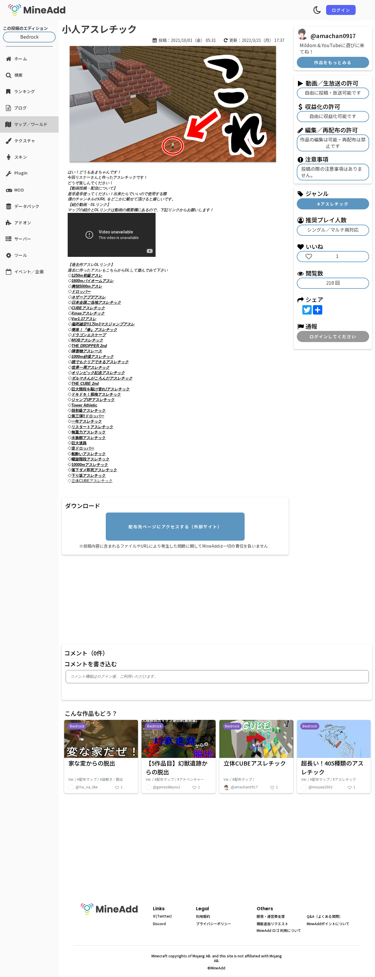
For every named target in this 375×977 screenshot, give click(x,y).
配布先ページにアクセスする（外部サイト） (175, 527)
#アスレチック (333, 204)
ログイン (341, 10)
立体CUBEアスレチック (91, 481)
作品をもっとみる (333, 62)
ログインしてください (332, 336)
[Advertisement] (175, 598)
